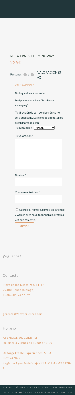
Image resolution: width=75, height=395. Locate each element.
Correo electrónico (27, 192)
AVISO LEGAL (10, 392)
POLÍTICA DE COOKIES (30, 392)
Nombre (20, 175)
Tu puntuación (24, 127)
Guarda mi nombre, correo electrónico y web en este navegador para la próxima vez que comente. (40, 214)
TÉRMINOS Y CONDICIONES (58, 392)
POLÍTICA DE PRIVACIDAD (58, 387)
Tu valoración (24, 135)
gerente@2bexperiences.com (22, 314)
